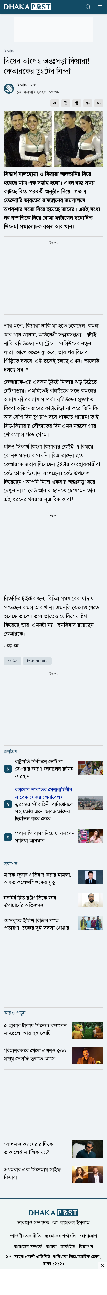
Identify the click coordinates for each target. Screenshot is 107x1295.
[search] (88, 7)
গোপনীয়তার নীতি (25, 1236)
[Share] (54, 103)
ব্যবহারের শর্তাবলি (60, 1236)
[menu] (98, 7)
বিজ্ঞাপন (86, 1246)
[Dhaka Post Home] (53, 1212)
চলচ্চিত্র (12, 661)
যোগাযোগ (88, 1236)
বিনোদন (9, 51)
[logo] (27, 6)
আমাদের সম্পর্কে (28, 1246)
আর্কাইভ (68, 1246)
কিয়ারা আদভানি (37, 661)
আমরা (51, 1246)
